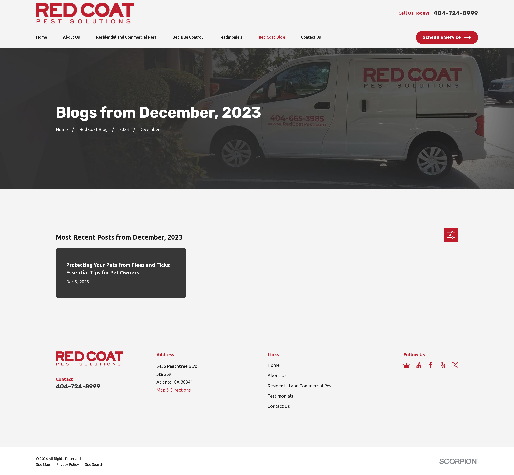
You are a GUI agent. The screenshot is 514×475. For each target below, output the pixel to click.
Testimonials (280, 395)
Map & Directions (173, 389)
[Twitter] (455, 365)
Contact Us (279, 406)
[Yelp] (443, 365)
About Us (277, 375)
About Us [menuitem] (71, 37)
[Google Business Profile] (406, 365)
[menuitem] (43, 464)
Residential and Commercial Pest (300, 385)
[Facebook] (431, 365)
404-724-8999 (455, 13)
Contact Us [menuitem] (311, 37)
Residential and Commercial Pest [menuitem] (126, 37)
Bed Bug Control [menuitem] (187, 37)
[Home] (85, 13)
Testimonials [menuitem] (231, 37)
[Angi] (419, 365)
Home (274, 365)
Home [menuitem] (41, 37)
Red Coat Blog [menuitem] (272, 37)
